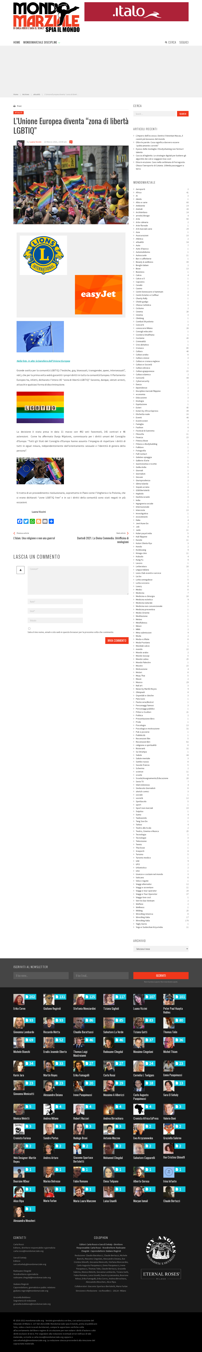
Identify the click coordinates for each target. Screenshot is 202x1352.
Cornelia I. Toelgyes (143, 1075)
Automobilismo (162, 252)
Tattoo (162, 824)
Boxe (162, 268)
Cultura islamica (162, 374)
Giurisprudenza (162, 480)
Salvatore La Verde (113, 1032)
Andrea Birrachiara (113, 1118)
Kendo (162, 546)
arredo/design (162, 215)
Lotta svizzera (162, 583)
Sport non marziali (162, 808)
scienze (162, 771)
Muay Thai (162, 675)
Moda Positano (162, 642)
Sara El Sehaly (170, 1095)
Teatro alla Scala (162, 827)
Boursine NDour (21, 1181)
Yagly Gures (162, 923)
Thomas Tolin (170, 1032)
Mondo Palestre (162, 662)
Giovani (162, 477)
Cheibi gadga (162, 301)
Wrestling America (162, 913)
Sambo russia (162, 761)
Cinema (162, 311)
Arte (162, 218)
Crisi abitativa (162, 344)
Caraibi (162, 285)
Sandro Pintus (50, 1138)
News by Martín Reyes (162, 688)
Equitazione (162, 404)
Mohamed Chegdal (113, 1158)
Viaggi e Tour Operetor (162, 894)
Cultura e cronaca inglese (162, 361)
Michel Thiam (170, 1052)
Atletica (162, 238)
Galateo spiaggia (162, 457)
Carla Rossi (109, 1075)
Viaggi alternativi (162, 884)
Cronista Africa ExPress (145, 1118)
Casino (162, 288)
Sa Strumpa (162, 751)
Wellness (162, 907)
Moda (162, 635)
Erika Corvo (19, 1008)
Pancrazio (162, 698)
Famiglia (162, 424)
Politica (162, 715)
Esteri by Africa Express (162, 410)
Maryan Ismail (140, 1201)
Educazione (162, 397)
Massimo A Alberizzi (113, 1095)
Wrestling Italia (162, 917)
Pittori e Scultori (162, 712)
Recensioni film (162, 738)
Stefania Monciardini (84, 1008)
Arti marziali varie (162, 228)
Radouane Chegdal (113, 1052)
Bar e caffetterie (162, 258)
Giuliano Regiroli (52, 1008)
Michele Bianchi (21, 1052)
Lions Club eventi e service (162, 573)
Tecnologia (162, 834)
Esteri (162, 407)
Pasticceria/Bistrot (162, 702)
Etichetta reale (162, 414)
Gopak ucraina (162, 487)
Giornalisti (162, 473)
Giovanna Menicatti (23, 1094)
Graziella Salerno (172, 1138)
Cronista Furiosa (22, 1138)
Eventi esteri (162, 420)
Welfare (162, 904)
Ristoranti (162, 748)
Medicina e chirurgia (162, 596)
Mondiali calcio (162, 645)
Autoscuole (162, 255)
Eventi (162, 417)
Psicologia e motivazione (162, 728)
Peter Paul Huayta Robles (173, 1010)
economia (162, 394)
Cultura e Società (162, 364)
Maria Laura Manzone (84, 1201)
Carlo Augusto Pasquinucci (141, 1097)
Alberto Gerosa (141, 1181)
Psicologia (162, 725)
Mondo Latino (162, 659)
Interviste (162, 510)
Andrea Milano (50, 1118)
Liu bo (162, 576)
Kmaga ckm (162, 553)
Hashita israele (162, 496)
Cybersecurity (162, 381)
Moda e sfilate (162, 639)
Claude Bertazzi (171, 1201)
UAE (162, 861)
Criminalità (162, 341)
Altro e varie (162, 202)
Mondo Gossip (162, 655)
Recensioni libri (162, 741)
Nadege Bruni (80, 1138)
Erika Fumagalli (81, 1075)
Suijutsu (162, 811)
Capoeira (162, 281)
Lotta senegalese (162, 579)
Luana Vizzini (140, 1008)
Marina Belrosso (51, 1181)
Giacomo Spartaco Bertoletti (83, 1159)
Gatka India (162, 467)
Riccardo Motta (51, 1032)
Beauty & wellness (162, 262)
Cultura (162, 351)
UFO (162, 864)
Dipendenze (162, 387)
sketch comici (162, 791)
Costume (162, 338)
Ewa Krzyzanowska (143, 1138)
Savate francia (162, 765)
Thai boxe (162, 847)
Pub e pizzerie (162, 731)
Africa (162, 192)
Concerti (162, 324)
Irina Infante (170, 1181)
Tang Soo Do (162, 821)
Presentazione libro (162, 718)
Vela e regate (162, 880)
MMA (162, 629)
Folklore (162, 447)
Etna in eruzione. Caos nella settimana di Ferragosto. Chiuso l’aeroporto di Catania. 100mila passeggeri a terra (160, 165)
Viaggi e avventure (162, 887)
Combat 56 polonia (162, 321)
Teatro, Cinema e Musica (162, 831)
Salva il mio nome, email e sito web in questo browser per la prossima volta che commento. (71, 632)
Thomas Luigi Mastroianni (80, 1053)
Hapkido (162, 493)
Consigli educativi (162, 331)
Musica (162, 682)
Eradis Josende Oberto (55, 1052)
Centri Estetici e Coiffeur (162, 295)
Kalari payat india (162, 533)
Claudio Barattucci (83, 1032)
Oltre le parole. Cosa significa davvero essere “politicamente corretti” (157, 144)
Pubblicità (162, 735)
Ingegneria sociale (162, 503)
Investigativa (162, 513)
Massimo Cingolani (143, 1052)
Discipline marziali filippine (162, 391)
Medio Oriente (162, 612)
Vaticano (162, 877)
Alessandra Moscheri (24, 1221)
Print (19, 106)
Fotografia (162, 450)
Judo (162, 530)
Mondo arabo (162, 652)
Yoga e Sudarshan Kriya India (162, 927)
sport (162, 804)
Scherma (162, 768)
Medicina (162, 592)
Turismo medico (162, 857)
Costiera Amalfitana (162, 334)
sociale (162, 794)
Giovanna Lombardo (23, 1032)
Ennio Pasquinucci (172, 1075)
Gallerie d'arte (162, 460)
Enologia (162, 401)
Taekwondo (162, 817)
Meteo (162, 619)
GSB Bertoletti (162, 490)
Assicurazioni (162, 235)
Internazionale (162, 506)
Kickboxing (162, 549)
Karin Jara (18, 1075)
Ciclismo (162, 308)
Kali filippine (162, 536)
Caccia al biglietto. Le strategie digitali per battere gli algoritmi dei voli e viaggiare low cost (161, 157)
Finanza (162, 437)
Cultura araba (162, 354)
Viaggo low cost (162, 897)
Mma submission (162, 632)
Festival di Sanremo (162, 430)
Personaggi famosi (162, 705)
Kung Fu (162, 559)
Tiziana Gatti (140, 1032)
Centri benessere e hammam (162, 291)
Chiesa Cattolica (162, 305)
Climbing (162, 318)
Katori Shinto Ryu (162, 543)
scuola (162, 774)
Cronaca (162, 348)
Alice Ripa (18, 1201)
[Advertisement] (101, 69)
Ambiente (162, 205)
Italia (162, 520)
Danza (162, 384)
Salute (162, 755)
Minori (162, 626)
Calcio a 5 (162, 278)
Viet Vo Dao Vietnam (162, 900)
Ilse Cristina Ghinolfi (174, 1157)
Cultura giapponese (162, 371)
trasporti (162, 851)
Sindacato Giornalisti (162, 788)
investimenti (162, 516)
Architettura (162, 212)
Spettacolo (162, 801)
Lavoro (162, 563)
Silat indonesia (162, 784)
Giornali (162, 470)
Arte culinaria (162, 222)
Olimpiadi (162, 692)
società (162, 798)
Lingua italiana (162, 569)
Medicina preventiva (162, 609)
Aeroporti (162, 189)
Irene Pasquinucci (82, 1095)
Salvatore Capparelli (144, 1158)
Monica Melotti (21, 1118)
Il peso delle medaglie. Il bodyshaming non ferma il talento (159, 151)
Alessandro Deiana (53, 1095)
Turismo (162, 854)
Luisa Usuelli (110, 1201)
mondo (162, 649)
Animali (162, 209)
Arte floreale (162, 225)
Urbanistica (162, 867)
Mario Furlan (49, 1201)
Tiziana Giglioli (111, 1008)
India (162, 500)
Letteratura (162, 566)
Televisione (162, 841)
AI (162, 195)
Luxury (162, 586)
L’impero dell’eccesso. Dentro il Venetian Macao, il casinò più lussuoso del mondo (159, 137)
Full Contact (162, 453)
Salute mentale (162, 758)
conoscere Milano (162, 328)
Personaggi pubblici (162, 708)
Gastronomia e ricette (162, 463)
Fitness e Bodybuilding (162, 444)
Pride (162, 722)
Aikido (162, 199)
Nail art (162, 685)
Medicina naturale (162, 602)
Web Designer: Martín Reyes (24, 1160)
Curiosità (162, 377)
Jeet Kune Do (162, 523)
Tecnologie (162, 837)
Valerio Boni (169, 1118)
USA (162, 870)
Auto (162, 245)
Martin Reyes (50, 1075)
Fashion (162, 427)
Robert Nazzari (81, 1118)
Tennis (162, 844)
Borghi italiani (162, 265)
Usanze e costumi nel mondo (162, 874)
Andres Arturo (50, 1158)
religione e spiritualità (162, 745)
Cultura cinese (162, 357)
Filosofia (162, 434)
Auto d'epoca (162, 248)
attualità (18, 113)
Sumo (162, 814)
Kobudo (162, 556)
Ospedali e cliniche (162, 695)
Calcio (162, 275)
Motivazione (162, 669)
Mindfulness (162, 622)
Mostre (162, 665)
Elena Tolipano (110, 1181)
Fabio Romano (80, 1181)
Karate (162, 539)
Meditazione (162, 616)
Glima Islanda (162, 483)
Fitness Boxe (162, 440)
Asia (162, 232)
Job (162, 526)
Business (162, 271)
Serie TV (162, 781)
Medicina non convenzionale (162, 606)
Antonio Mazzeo (111, 1138)
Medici (162, 589)
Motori (162, 672)
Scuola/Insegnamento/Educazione (162, 778)
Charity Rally (162, 298)
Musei (162, 678)
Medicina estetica (162, 599)
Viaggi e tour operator (162, 890)
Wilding (162, 910)
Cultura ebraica (162, 367)
